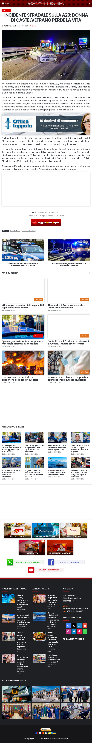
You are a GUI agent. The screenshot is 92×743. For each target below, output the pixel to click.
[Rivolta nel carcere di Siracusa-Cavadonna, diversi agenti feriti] (57, 437)
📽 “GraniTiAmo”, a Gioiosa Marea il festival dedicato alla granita (23, 662)
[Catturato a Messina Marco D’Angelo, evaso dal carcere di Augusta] (80, 437)
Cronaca (6, 10)
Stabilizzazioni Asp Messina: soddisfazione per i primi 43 (53, 658)
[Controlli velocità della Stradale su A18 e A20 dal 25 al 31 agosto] (16, 694)
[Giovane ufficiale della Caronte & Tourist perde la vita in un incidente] (39, 616)
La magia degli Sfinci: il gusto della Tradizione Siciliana (52, 600)
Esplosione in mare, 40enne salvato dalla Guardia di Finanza (57, 472)
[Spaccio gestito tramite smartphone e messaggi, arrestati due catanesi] (11, 437)
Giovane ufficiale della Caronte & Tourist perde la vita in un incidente (53, 619)
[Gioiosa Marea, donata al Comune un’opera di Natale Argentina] (8, 636)
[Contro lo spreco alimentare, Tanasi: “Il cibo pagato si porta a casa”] (39, 636)
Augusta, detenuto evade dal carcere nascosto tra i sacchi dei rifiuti (34, 473)
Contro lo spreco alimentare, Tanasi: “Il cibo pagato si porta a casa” (52, 640)
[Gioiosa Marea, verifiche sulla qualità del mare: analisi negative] (8, 598)
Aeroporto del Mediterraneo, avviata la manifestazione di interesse (23, 620)
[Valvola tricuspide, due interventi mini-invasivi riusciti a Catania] (46, 711)
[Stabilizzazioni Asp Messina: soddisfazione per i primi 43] (39, 658)
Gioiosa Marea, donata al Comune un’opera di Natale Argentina (21, 640)
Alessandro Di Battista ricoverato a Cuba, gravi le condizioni (66, 306)
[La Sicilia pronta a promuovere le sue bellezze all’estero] (75, 694)
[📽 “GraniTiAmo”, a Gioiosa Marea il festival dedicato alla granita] (8, 658)
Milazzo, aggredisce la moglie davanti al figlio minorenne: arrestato (34, 448)
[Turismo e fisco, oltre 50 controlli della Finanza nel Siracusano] (11, 462)
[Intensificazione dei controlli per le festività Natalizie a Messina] (46, 694)
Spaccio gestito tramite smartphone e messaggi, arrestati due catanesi (22, 342)
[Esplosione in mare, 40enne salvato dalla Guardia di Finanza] (57, 462)
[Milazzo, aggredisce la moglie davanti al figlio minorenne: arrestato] (34, 437)
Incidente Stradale (28, 231)
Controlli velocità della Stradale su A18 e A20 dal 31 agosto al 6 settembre (68, 342)
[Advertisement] (46, 189)
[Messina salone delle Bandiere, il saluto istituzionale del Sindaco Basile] (16, 711)
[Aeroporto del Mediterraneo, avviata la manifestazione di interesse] (8, 618)
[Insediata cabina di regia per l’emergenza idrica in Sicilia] (75, 711)
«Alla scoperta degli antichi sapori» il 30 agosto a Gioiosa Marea (23, 306)
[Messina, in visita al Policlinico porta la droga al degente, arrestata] (80, 462)
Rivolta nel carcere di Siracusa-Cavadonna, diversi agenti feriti (57, 447)
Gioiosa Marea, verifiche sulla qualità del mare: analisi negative (23, 601)
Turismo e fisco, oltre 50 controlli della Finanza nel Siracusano (11, 473)
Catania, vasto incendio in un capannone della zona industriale (20, 378)
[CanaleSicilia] (46, 3)
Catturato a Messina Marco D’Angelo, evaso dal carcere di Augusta (80, 448)
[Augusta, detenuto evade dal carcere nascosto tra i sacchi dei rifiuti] (34, 462)
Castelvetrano (15, 231)
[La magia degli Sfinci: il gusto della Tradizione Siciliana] (39, 598)
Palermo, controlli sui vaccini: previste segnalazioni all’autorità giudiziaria (68, 378)
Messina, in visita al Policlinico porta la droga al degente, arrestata (79, 473)
